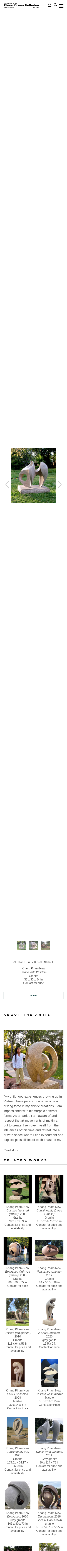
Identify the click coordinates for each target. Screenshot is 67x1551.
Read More (11, 1150)
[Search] (55, 4)
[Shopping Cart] (49, 5)
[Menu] (61, 6)
